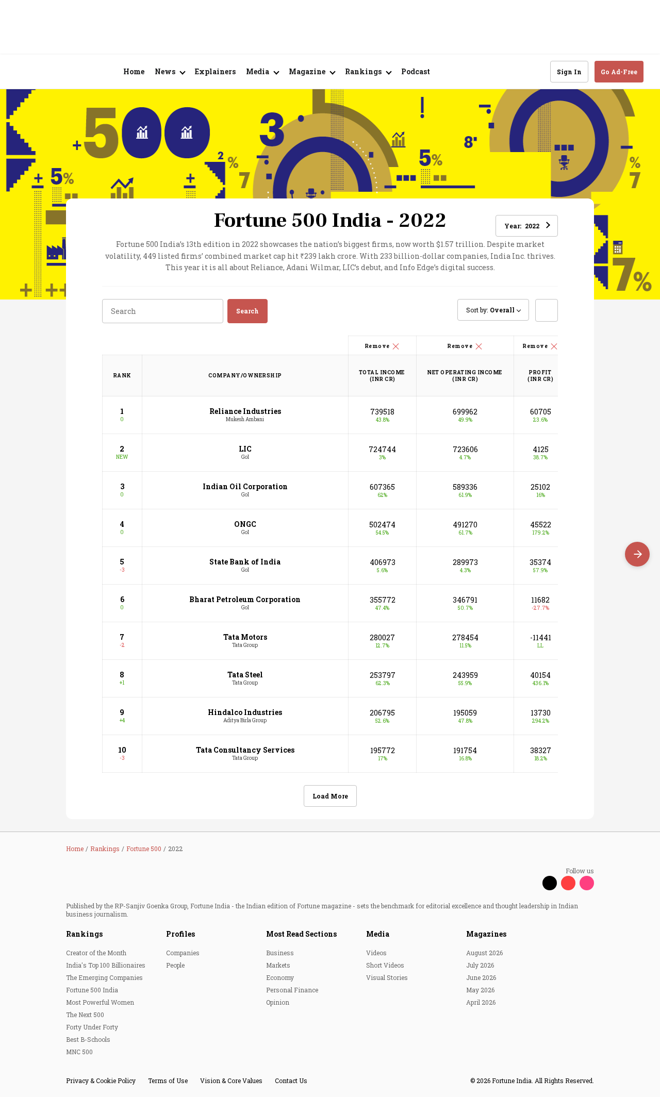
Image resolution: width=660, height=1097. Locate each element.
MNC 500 (79, 1052)
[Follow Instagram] (587, 883)
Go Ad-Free (619, 72)
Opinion (277, 1002)
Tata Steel (245, 674)
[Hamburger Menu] (22, 71)
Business (280, 953)
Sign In (569, 72)
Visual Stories (387, 977)
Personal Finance (292, 990)
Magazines (486, 934)
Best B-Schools (88, 1039)
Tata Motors (245, 637)
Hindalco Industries (245, 712)
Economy (280, 977)
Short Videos (385, 965)
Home (133, 71)
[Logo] (72, 72)
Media (377, 934)
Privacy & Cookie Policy (101, 1080)
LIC (245, 449)
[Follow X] (549, 883)
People (175, 965)
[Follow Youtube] (568, 883)
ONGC (245, 524)
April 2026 (481, 1002)
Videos (376, 953)
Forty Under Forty (92, 1027)
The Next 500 (85, 1014)
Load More (330, 796)
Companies (183, 953)
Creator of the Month (96, 953)
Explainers (215, 71)
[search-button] (536, 71)
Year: (521, 226)
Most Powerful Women (100, 1002)
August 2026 (484, 953)
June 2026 (481, 977)
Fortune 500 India (92, 990)
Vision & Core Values (231, 1080)
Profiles (180, 934)
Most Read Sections (301, 934)
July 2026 (480, 965)
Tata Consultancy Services (245, 750)
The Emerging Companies (104, 977)
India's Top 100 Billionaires (105, 965)
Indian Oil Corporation (245, 486)
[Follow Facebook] (531, 883)
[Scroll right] (637, 554)
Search (247, 311)
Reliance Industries (245, 411)
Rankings (84, 934)
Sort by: (490, 310)
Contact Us (291, 1080)
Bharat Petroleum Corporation (245, 599)
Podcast (415, 71)
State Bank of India (244, 562)
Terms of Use (168, 1080)
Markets (278, 965)
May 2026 (480, 990)
